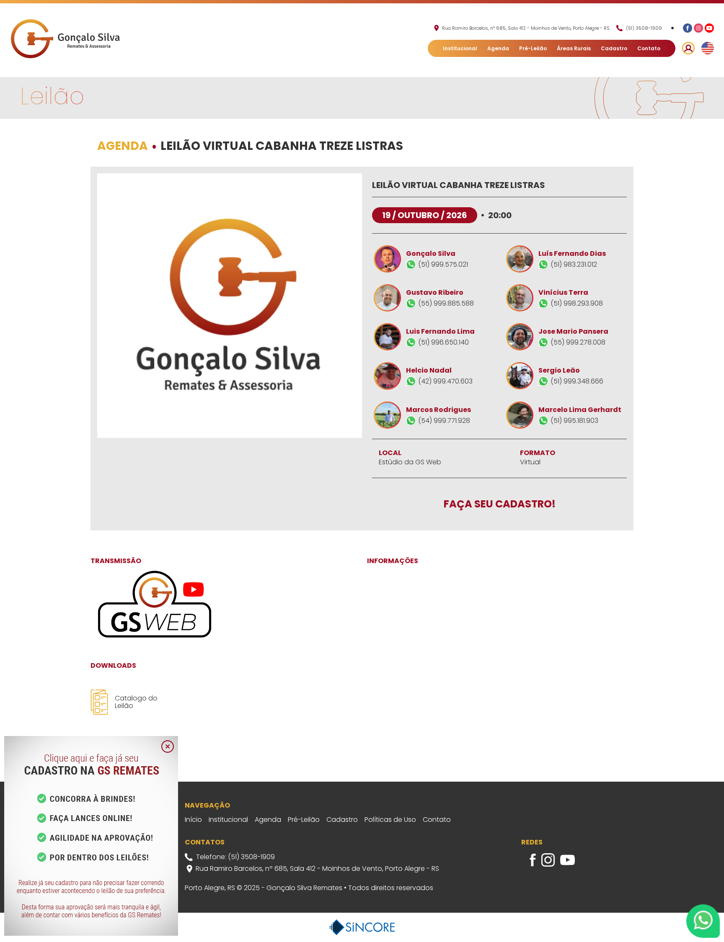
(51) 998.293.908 (577, 303)
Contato (648, 48)
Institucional (460, 48)
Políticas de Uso (390, 820)
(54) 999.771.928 (444, 420)
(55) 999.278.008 (578, 342)
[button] (688, 48)
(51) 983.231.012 (574, 264)
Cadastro (614, 48)
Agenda (498, 48)
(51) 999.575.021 (443, 264)
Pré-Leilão (533, 48)
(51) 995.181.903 (574, 420)
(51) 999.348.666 (577, 381)
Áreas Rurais (574, 48)
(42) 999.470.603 (445, 381)
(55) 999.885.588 (446, 303)
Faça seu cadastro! (500, 504)
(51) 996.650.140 (443, 342)
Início (193, 820)
